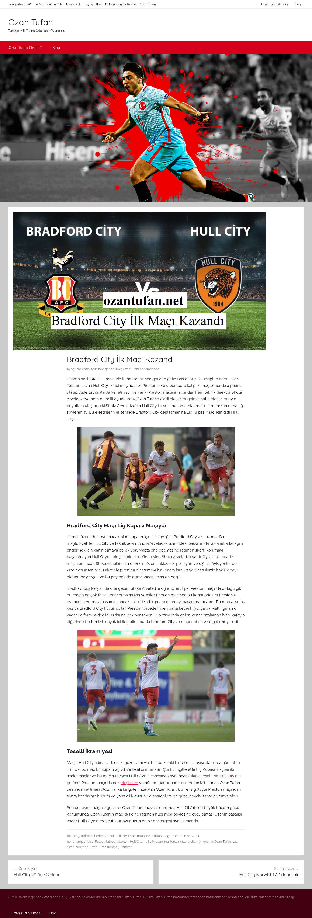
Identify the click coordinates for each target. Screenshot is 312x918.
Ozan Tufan (30, 22)
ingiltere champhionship (195, 842)
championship (83, 842)
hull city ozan (153, 842)
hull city (121, 836)
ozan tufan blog (157, 836)
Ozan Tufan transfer (104, 847)
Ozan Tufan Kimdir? (274, 4)
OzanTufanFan (133, 369)
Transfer (126, 847)
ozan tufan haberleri (185, 836)
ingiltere (170, 842)
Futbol (99, 842)
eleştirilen (129, 782)
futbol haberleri (92, 836)
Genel (109, 836)
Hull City (226, 776)
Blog (297, 4)
